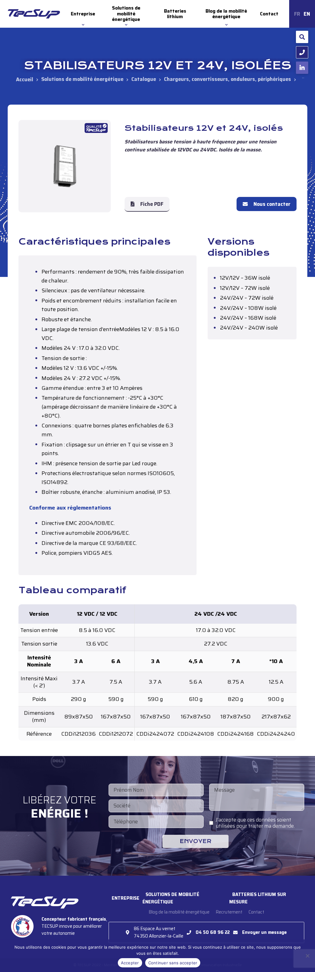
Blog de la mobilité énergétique (226, 13)
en (307, 14)
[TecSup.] (24, 79)
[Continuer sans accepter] (307, 956)
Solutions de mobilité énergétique (126, 13)
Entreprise (83, 14)
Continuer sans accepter (172, 962)
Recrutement (229, 912)
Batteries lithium (175, 13)
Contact (269, 14)
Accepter (130, 962)
